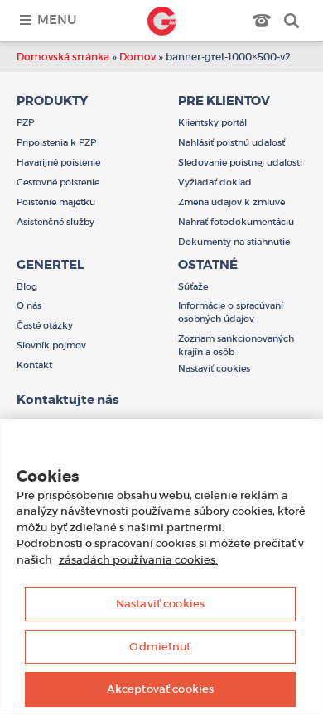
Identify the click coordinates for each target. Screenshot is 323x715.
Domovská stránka (63, 56)
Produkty (52, 101)
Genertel (161, 20)
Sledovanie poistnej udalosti (240, 162)
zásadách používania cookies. (138, 560)
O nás (29, 305)
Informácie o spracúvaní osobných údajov (230, 312)
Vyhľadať (291, 20)
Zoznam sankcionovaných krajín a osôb (236, 345)
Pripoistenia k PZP (56, 142)
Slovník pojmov (51, 345)
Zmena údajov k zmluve (231, 202)
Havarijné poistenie (58, 162)
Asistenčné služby (55, 222)
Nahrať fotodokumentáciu (236, 222)
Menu (56, 19)
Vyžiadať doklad (215, 182)
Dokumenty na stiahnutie (234, 241)
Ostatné (208, 265)
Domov (137, 56)
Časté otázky (45, 325)
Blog (27, 286)
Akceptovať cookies (160, 689)
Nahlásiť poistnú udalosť (231, 142)
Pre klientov (224, 101)
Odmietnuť (159, 647)
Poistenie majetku (56, 202)
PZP (25, 122)
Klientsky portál (212, 122)
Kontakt (34, 365)
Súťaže (193, 286)
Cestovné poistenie (58, 182)
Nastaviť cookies (160, 604)
